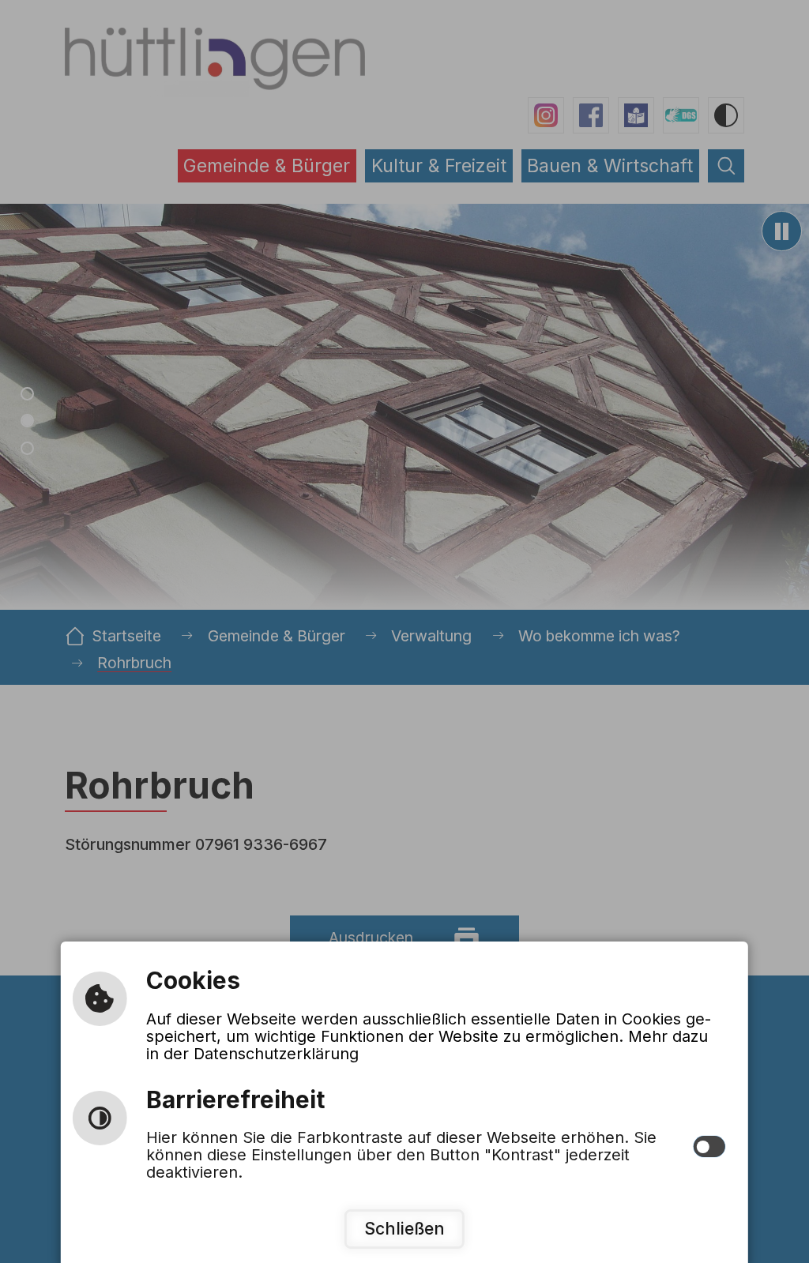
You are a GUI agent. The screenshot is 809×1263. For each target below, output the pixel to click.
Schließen (404, 1229)
